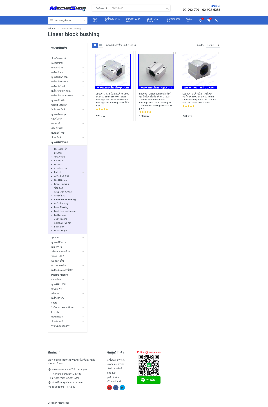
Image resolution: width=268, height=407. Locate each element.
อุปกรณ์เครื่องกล (59, 142)
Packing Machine (59, 274)
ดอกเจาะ (58, 164)
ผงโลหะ (58, 153)
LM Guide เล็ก (60, 149)
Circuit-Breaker (59, 104)
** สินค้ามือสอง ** (60, 326)
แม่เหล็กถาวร (60, 168)
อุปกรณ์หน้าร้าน (59, 77)
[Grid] (95, 45)
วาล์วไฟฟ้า (56, 118)
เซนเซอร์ (55, 123)
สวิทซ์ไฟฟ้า (57, 128)
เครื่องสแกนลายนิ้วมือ (62, 270)
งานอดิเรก (56, 279)
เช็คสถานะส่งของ (115, 364)
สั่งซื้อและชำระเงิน (116, 359)
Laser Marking (61, 207)
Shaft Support (61, 180)
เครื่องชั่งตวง (57, 72)
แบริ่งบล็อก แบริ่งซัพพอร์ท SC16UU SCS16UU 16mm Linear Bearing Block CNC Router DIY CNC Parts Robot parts (199, 98)
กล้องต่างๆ (56, 246)
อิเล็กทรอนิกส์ (58, 109)
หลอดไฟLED (57, 256)
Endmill (57, 172)
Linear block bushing (65, 199)
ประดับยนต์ (57, 321)
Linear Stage (60, 230)
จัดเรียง (200, 45)
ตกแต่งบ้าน (57, 67)
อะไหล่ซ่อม (57, 63)
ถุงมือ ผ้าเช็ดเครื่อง (63, 192)
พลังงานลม (59, 156)
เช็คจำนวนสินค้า (115, 368)
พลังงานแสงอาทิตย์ (60, 251)
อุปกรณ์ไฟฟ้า (58, 100)
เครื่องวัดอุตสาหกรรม (62, 95)
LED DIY (55, 312)
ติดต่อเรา (111, 372)
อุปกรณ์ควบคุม (59, 114)
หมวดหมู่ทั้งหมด (63, 20)
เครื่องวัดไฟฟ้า (58, 86)
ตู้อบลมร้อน (57, 316)
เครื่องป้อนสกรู (61, 203)
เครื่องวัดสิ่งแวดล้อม (61, 91)
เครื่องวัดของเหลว (60, 81)
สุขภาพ (55, 237)
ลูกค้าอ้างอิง (113, 377)
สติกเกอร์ (55, 293)
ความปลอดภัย (58, 265)
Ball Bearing (60, 215)
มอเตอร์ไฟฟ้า (58, 132)
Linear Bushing (61, 184)
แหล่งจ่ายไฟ (57, 260)
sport (54, 302)
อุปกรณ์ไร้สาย (58, 284)
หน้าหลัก (52, 28)
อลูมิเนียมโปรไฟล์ (62, 223)
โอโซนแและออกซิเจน (62, 307)
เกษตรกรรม (57, 288)
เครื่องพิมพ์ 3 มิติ (61, 176)
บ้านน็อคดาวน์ (58, 58)
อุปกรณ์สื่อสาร (58, 242)
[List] (100, 45)
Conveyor (59, 160)
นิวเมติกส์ (56, 137)
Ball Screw (59, 226)
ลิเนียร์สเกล (59, 195)
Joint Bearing (60, 219)
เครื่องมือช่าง (57, 298)
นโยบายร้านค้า (114, 381)
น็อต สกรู (58, 188)
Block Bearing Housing (65, 211)
